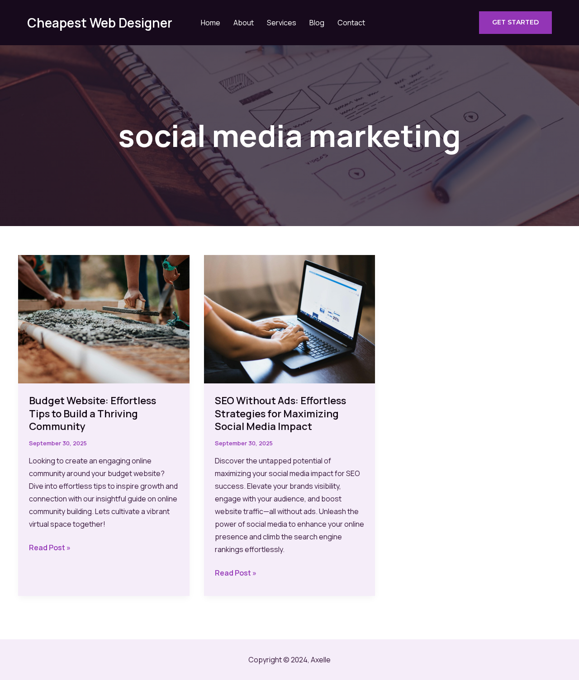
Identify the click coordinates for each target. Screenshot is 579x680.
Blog (316, 23)
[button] (515, 22)
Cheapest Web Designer (99, 22)
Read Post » (50, 548)
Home (210, 23)
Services (281, 23)
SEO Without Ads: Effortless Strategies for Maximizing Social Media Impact (280, 413)
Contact (351, 23)
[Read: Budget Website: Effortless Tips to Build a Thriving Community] (104, 318)
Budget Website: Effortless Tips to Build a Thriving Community (92, 413)
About (243, 23)
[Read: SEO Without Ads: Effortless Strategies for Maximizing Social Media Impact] (289, 318)
